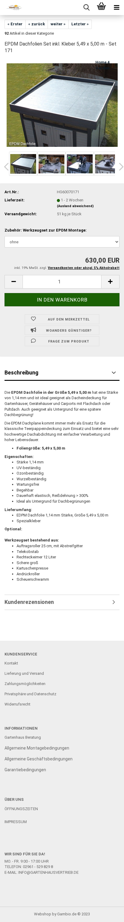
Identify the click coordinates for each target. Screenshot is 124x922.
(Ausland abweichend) (75, 206)
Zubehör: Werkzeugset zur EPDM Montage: (46, 230)
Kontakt (11, 663)
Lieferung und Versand (24, 673)
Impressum (16, 821)
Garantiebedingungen (25, 769)
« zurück (36, 24)
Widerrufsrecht (17, 704)
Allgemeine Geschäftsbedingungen (39, 758)
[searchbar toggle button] (86, 7)
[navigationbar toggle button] (116, 7)
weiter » (58, 24)
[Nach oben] (107, 912)
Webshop (42, 914)
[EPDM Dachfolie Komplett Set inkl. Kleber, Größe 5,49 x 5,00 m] (62, 105)
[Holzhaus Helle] (12, 7)
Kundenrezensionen (29, 602)
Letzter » (80, 24)
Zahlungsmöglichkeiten (25, 683)
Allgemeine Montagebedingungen (37, 748)
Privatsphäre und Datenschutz (30, 694)
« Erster (15, 24)
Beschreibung (22, 372)
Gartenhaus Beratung (23, 737)
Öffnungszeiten (21, 809)
